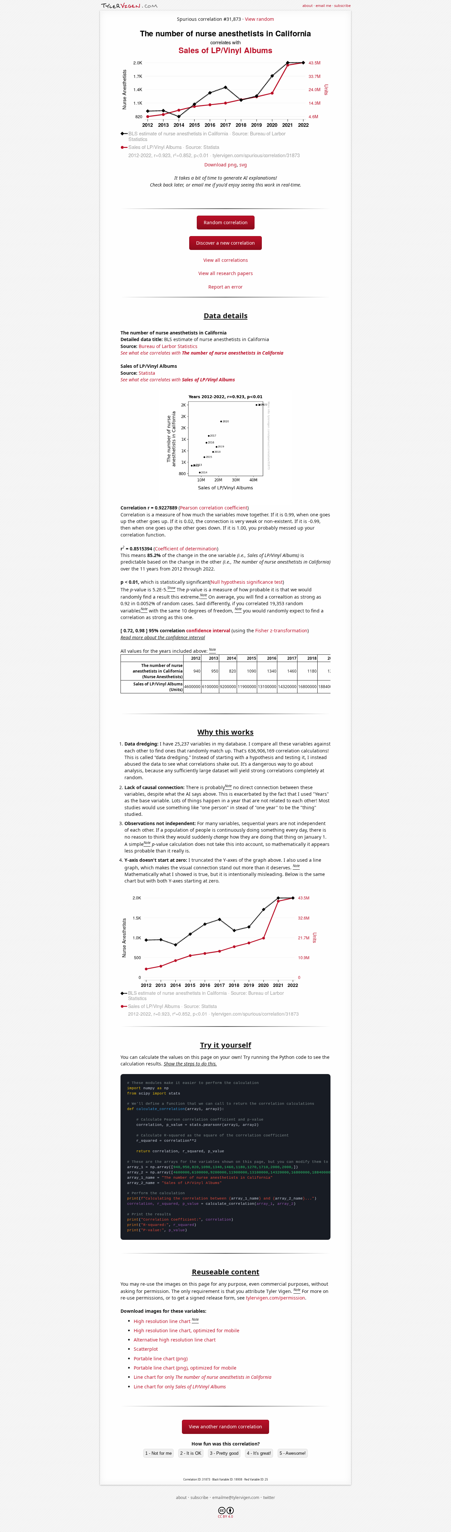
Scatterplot (146, 1349)
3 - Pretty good (224, 1453)
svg (243, 164)
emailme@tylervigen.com (235, 1497)
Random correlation (226, 222)
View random (259, 19)
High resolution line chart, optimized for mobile (186, 1330)
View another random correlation (225, 1426)
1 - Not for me (158, 1453)
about (307, 5)
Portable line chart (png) (161, 1358)
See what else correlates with (202, 353)
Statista (147, 373)
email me (323, 5)
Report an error (225, 287)
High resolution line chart (162, 1321)
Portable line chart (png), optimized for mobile (185, 1368)
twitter (269, 1497)
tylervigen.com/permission (275, 1298)
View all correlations (225, 260)
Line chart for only (202, 1377)
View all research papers (225, 273)
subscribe (342, 5)
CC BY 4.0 (225, 1516)
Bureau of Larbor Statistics (168, 346)
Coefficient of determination (186, 548)
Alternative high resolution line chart (175, 1340)
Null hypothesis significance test (247, 582)
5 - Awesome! (293, 1453)
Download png (220, 164)
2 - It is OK (190, 1453)
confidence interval (208, 630)
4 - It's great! (259, 1453)
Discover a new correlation (225, 243)
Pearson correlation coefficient (213, 508)
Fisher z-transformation (281, 630)
